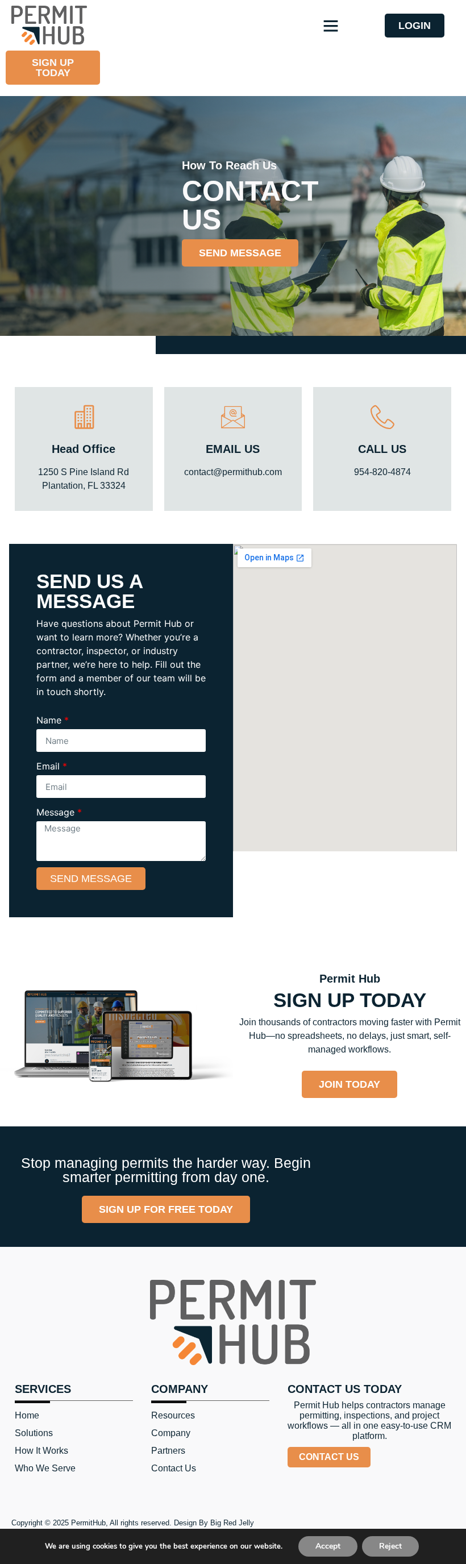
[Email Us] (233, 417)
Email (51, 766)
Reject (390, 1546)
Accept (327, 1546)
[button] (331, 26)
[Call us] (382, 417)
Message (59, 812)
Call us (382, 449)
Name (52, 720)
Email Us (233, 449)
